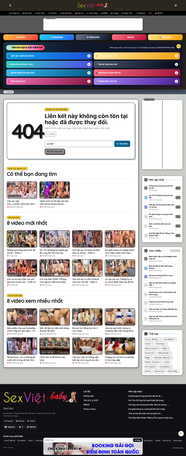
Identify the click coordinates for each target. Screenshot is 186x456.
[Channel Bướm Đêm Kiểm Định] (93, 448)
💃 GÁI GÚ (129, 37)
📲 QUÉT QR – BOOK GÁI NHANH (21, 56)
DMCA (86, 404)
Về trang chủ (56, 151)
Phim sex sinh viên (152, 348)
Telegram (141, 13)
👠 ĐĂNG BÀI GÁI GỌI (16, 81)
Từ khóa (32, 421)
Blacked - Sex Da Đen (153, 362)
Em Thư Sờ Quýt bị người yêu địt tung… (147, 400)
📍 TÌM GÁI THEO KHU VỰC (107, 64)
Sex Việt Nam (67, 13)
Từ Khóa (53, 13)
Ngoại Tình (128, 13)
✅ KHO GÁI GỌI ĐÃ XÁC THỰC (20, 64)
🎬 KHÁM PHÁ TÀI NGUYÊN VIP (108, 73)
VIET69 (159, 13)
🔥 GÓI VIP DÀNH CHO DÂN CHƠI (21, 73)
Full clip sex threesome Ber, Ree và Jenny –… (149, 404)
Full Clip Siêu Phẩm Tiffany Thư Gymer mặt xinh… (151, 418)
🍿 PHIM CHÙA (93, 37)
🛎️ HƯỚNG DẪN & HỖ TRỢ (106, 81)
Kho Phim (41, 13)
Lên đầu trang (178, 448)
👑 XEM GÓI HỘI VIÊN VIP (106, 56)
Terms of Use (89, 409)
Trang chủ (15, 13)
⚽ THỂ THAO (165, 37)
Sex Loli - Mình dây (153, 339)
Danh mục (21, 421)
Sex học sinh (150, 353)
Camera (80, 13)
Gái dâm (148, 371)
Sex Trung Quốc (151, 366)
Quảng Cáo (88, 396)
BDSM (105, 13)
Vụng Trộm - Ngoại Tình (163, 357)
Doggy (115, 13)
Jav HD (167, 362)
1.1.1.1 (138, 48)
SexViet (8, 408)
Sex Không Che (165, 366)
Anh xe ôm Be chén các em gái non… (145, 413)
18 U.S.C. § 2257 (90, 400)
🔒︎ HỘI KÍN (21, 37)
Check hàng (93, 13)
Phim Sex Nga (173, 371)
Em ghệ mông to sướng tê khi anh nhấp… (147, 409)
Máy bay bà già (164, 353)
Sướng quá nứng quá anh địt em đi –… (146, 396)
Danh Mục (28, 13)
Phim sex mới (160, 371)
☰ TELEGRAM (57, 37)
